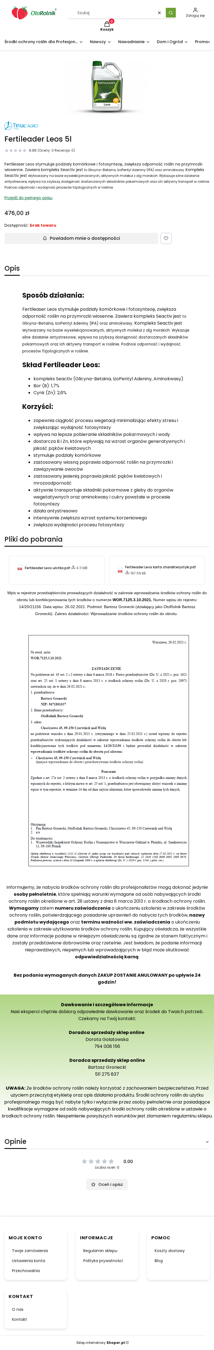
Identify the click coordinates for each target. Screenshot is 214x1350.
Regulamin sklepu (100, 1250)
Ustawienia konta (28, 1260)
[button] (171, 13)
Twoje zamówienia (30, 1250)
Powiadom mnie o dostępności (85, 238)
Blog (159, 1260)
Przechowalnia (26, 1271)
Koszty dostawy (170, 1250)
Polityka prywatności (103, 1260)
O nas (17, 1309)
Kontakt (19, 1319)
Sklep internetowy (100, 1342)
